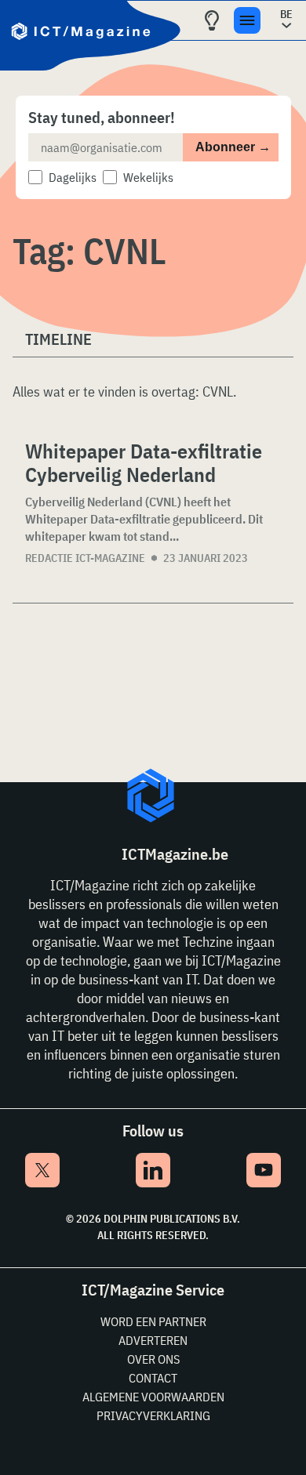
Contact (153, 1378)
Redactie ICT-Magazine (85, 558)
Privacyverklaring (153, 1415)
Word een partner (153, 1321)
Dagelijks (73, 177)
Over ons (153, 1359)
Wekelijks (148, 177)
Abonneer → (233, 147)
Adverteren (153, 1340)
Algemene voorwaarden (153, 1396)
